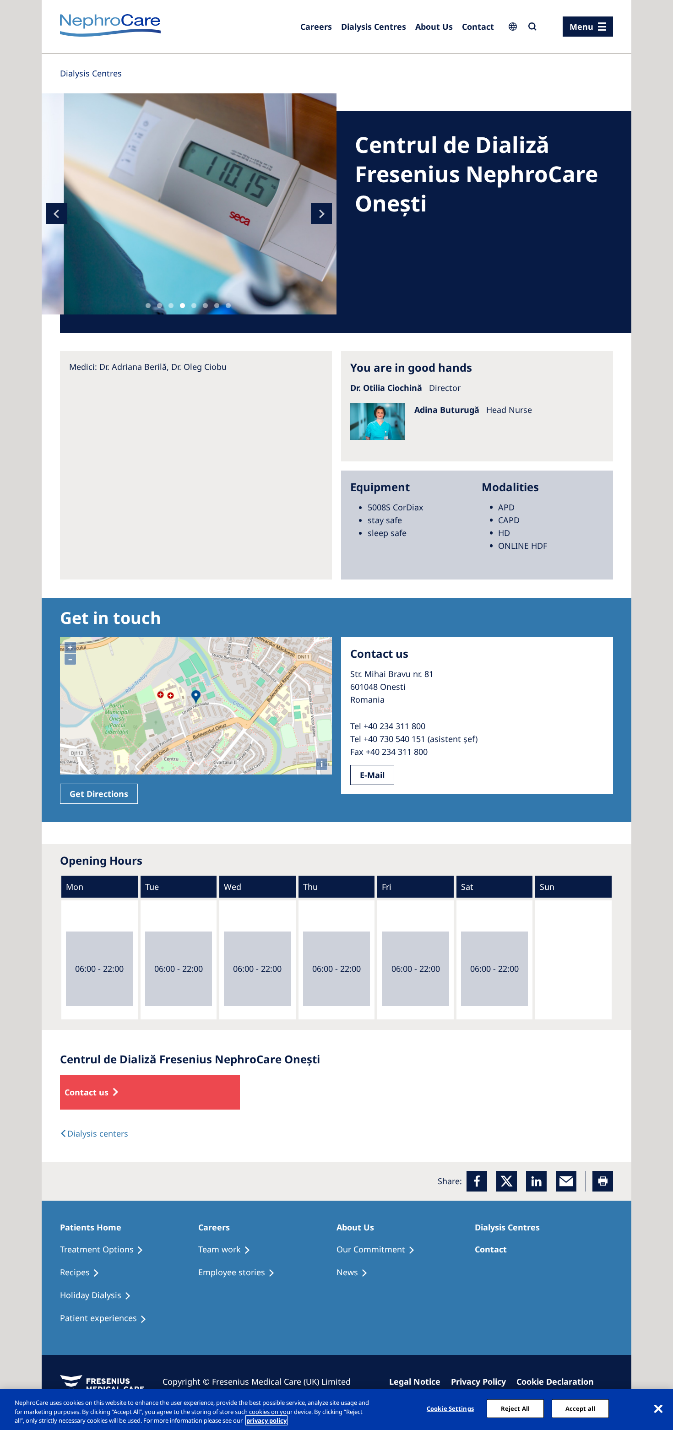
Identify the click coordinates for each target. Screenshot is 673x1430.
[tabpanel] (189, 203)
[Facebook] (477, 1181)
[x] (506, 1181)
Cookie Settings (450, 1408)
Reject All (515, 1408)
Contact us (87, 1092)
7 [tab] (216, 305)
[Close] (658, 1408)
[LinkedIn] (536, 1181)
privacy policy (266, 1420)
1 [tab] (148, 305)
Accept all (580, 1408)
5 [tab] (193, 305)
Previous (56, 213)
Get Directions (99, 793)
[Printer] (602, 1181)
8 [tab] (228, 305)
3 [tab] (171, 305)
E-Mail (372, 774)
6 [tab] (205, 305)
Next (321, 213)
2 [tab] (159, 305)
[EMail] (566, 1181)
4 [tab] (182, 305)
